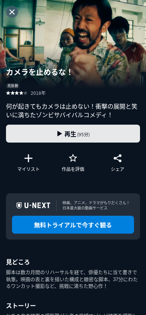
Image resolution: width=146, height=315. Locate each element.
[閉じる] (12, 12)
